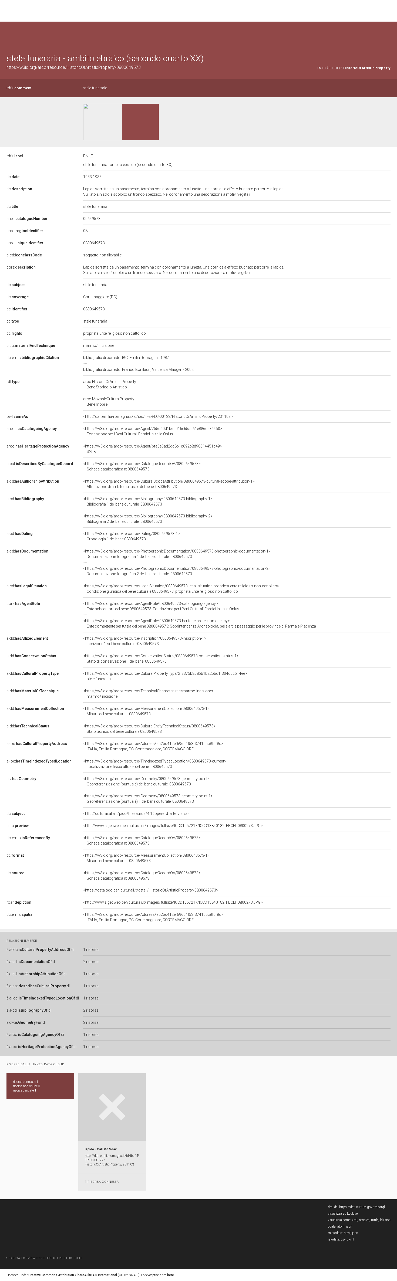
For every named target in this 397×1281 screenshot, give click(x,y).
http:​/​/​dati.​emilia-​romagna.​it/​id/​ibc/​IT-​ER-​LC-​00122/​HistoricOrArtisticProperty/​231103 (112, 1160)
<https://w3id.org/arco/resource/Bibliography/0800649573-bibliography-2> (148, 519)
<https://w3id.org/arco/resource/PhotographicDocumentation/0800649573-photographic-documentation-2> (177, 571)
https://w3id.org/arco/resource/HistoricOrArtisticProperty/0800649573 (73, 67)
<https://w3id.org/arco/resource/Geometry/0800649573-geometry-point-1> (148, 799)
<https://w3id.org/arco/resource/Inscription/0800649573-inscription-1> (144, 641)
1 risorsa (91, 949)
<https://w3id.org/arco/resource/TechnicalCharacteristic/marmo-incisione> (148, 694)
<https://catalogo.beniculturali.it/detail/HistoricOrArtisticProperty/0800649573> (150, 890)
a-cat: (39, 464)
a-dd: (27, 638)
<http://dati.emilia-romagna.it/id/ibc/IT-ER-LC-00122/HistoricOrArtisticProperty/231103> (158, 416)
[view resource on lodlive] (388, 35)
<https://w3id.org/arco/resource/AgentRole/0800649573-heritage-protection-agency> (199, 623)
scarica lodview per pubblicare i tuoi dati (44, 1258)
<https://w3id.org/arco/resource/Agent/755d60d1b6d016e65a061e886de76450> (152, 431)
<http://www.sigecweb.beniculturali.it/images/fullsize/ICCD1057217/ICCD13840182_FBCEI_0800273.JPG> (173, 825)
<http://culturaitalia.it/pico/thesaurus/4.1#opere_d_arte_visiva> (136, 813)
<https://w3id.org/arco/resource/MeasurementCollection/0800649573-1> (146, 711)
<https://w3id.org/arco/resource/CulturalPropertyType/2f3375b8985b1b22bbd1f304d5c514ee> (165, 676)
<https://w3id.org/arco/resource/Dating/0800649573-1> (131, 536)
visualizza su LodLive (343, 1213)
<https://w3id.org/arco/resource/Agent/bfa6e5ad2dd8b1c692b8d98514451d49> (152, 449)
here (170, 1275)
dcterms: (32, 357)
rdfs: (18, 88)
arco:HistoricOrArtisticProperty (109, 384)
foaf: (18, 902)
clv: (21, 779)
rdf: (12, 381)
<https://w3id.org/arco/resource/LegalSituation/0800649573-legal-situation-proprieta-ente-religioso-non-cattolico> (181, 589)
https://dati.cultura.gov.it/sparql (362, 1207)
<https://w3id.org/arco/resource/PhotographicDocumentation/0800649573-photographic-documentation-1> (177, 554)
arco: (27, 218)
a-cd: (24, 255)
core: (21, 267)
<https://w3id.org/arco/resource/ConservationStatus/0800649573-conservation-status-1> (161, 658)
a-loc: (36, 743)
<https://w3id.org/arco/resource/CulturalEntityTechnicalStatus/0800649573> (149, 729)
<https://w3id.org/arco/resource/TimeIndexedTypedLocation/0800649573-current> (154, 764)
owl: (17, 416)
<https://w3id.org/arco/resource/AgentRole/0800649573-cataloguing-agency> (161, 606)
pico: (30, 345)
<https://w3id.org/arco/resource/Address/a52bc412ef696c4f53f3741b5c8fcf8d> (153, 746)
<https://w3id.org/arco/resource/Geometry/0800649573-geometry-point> (146, 781)
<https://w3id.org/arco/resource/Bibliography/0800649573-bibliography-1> (148, 501)
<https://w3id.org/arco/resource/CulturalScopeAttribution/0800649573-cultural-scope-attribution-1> (169, 484)
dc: (12, 177)
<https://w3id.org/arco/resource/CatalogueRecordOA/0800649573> (142, 466)
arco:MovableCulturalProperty (108, 401)
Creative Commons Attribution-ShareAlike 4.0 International (72, 1275)
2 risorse (90, 962)
